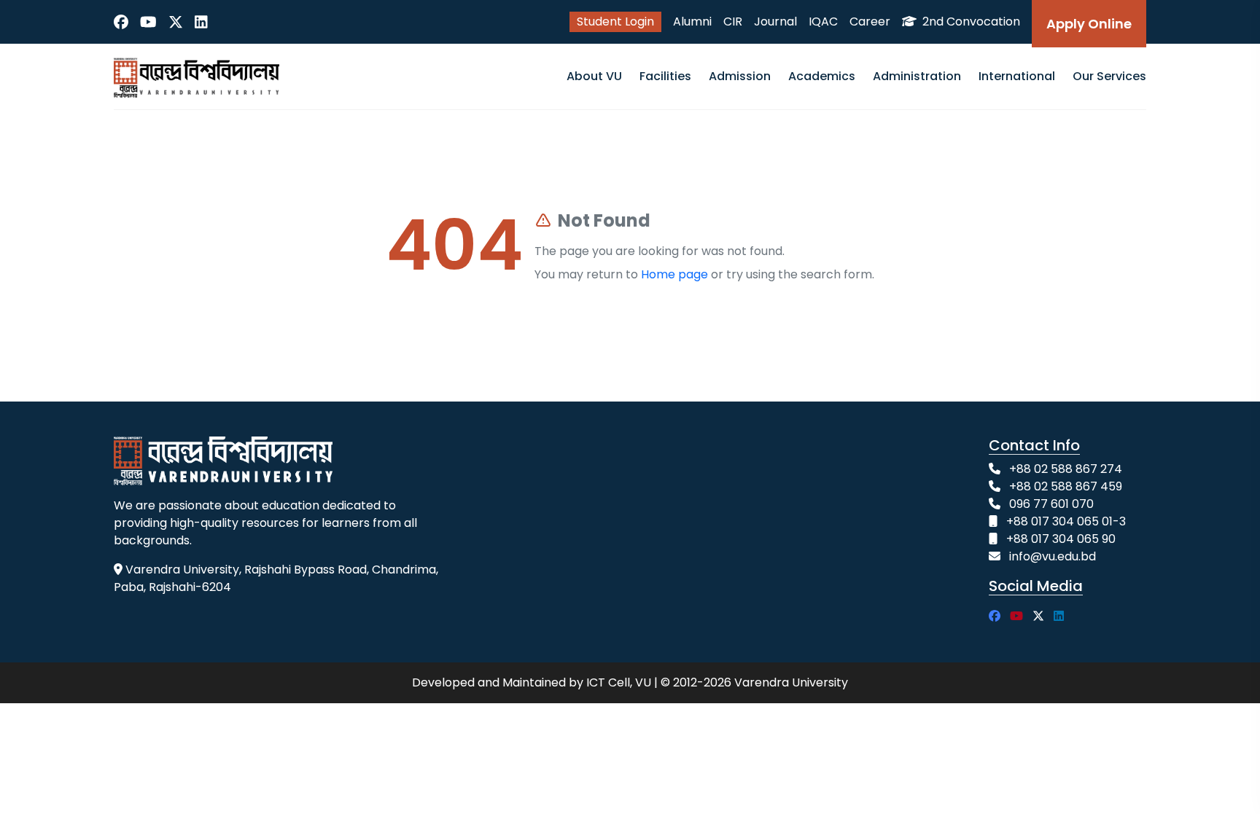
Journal (775, 21)
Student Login (615, 21)
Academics (821, 76)
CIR (732, 21)
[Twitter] (175, 22)
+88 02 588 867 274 (1065, 469)
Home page (674, 274)
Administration (917, 76)
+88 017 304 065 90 (1061, 539)
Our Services (1109, 76)
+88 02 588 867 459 (1065, 486)
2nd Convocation (969, 21)
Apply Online (1089, 24)
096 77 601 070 (1051, 504)
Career (869, 21)
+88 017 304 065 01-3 (1066, 521)
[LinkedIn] (201, 22)
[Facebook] (121, 22)
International (1017, 76)
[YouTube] (148, 22)
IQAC (823, 21)
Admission (740, 76)
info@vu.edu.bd (1052, 556)
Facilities (665, 76)
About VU (594, 76)
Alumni (692, 21)
